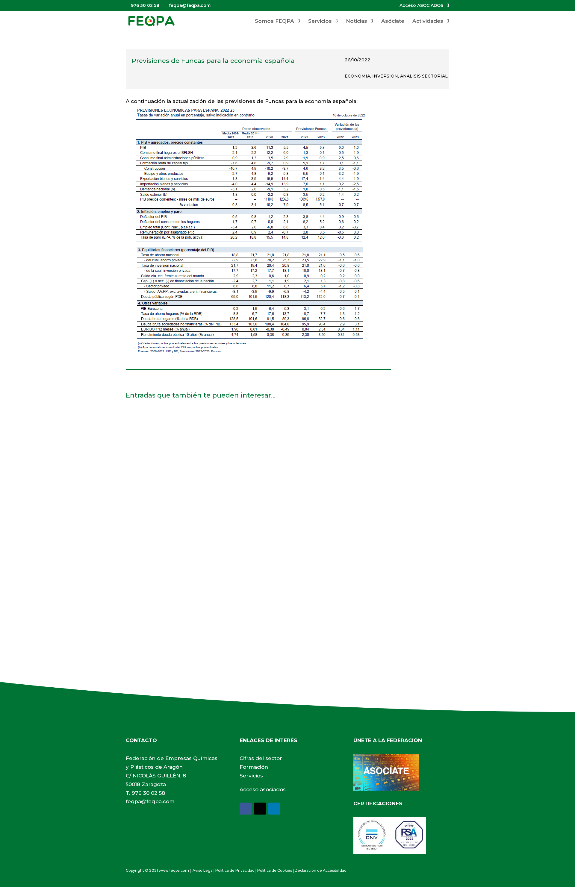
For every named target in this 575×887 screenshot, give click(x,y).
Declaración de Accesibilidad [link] (320, 870)
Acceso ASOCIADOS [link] (421, 5)
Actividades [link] (427, 21)
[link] (151, 21)
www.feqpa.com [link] (174, 870)
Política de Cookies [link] (274, 870)
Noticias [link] (356, 21)
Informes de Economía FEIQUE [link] (172, 580)
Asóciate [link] (392, 21)
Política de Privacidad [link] (235, 870)
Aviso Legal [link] (203, 870)
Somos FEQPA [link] (274, 21)
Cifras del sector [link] (261, 758)
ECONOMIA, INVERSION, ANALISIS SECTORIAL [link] (396, 76)
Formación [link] (254, 767)
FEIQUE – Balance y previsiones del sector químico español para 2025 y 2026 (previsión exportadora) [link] (265, 420)
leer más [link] (142, 458)
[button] (246, 809)
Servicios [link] (320, 21)
